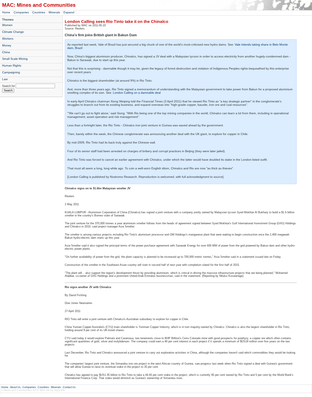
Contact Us (69, 387)
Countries (38, 12)
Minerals (54, 12)
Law (5, 79)
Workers (7, 38)
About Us (15, 387)
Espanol (68, 12)
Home (6, 12)
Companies (21, 12)
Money (6, 45)
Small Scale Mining (15, 58)
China (6, 52)
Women (7, 25)
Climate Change (13, 31)
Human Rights (11, 65)
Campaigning (11, 72)
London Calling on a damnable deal (137, 92)
